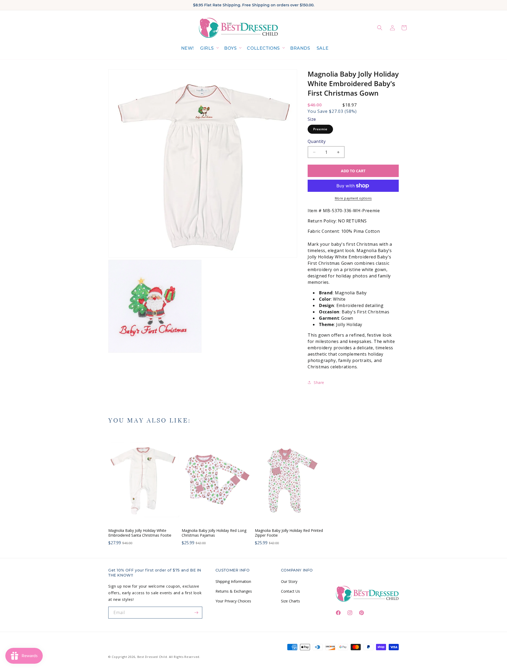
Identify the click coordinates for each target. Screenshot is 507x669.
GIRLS (207, 48)
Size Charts (290, 600)
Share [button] (319, 382)
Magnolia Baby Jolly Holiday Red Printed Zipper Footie (289, 533)
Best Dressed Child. (152, 657)
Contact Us (290, 590)
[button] (209, 48)
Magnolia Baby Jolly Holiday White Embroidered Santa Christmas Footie (139, 533)
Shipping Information (233, 581)
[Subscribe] (196, 613)
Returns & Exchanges (233, 590)
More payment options (353, 198)
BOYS (230, 48)
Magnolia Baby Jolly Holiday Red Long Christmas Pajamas (214, 533)
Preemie (320, 129)
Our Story (289, 581)
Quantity (317, 141)
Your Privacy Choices (233, 600)
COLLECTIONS (263, 48)
